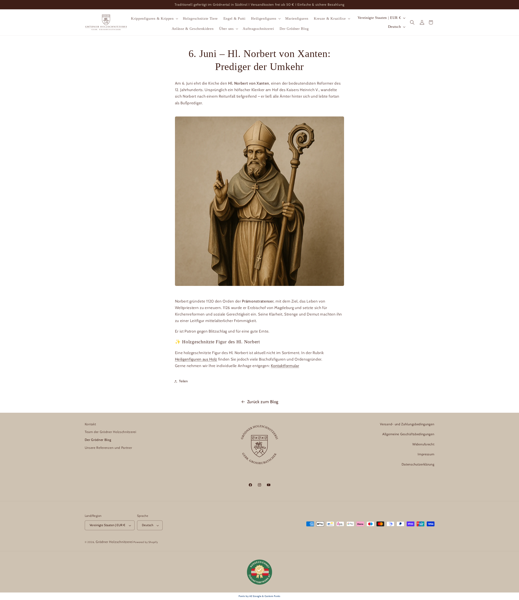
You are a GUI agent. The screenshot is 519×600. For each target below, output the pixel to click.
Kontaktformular (285, 365)
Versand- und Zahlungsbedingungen (407, 424)
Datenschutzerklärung (418, 464)
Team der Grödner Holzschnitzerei (110, 432)
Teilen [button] (183, 381)
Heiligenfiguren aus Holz (196, 359)
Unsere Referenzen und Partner (108, 448)
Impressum (426, 454)
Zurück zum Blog (262, 401)
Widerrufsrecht (423, 444)
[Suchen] (412, 22)
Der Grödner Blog (98, 440)
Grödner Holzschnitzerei (114, 542)
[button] (154, 18)
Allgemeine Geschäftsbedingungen (408, 434)
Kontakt (90, 424)
